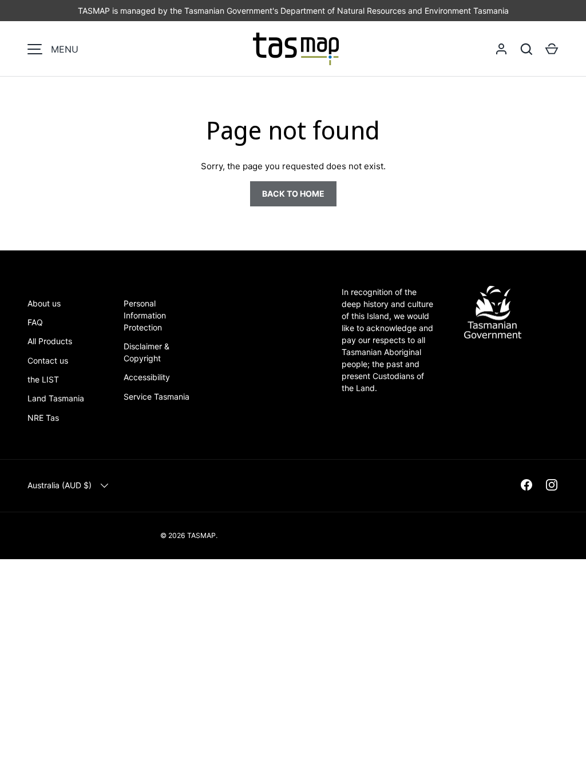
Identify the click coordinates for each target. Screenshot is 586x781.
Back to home (293, 193)
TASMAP (201, 535)
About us (44, 303)
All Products (49, 341)
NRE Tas (43, 418)
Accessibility (147, 377)
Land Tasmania (55, 398)
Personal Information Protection (145, 315)
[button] (551, 49)
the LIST (43, 379)
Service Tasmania (156, 396)
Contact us (47, 360)
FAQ (35, 322)
